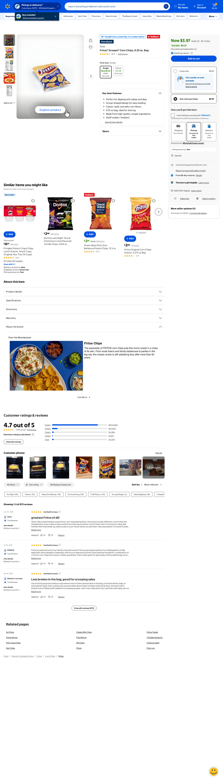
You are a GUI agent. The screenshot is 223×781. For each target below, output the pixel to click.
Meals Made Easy (164, 16)
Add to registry (209, 198)
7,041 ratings (123, 54)
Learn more (204, 182)
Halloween (68, 16)
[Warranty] (160, 318)
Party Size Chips (13, 643)
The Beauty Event (130, 16)
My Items (180, 16)
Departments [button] (11, 16)
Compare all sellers (198, 213)
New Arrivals (111, 16)
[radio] (106, 72)
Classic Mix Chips (84, 632)
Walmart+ (194, 16)
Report (61, 535)
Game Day (147, 16)
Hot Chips (10, 648)
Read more (36, 530)
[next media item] (91, 76)
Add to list (184, 198)
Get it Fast (82, 16)
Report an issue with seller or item (191, 170)
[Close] (56, 16)
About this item (14, 281)
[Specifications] (160, 300)
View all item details (113, 122)
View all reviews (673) (84, 608)
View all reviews (13, 442)
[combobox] (117, 6)
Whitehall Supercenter (193, 143)
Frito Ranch (81, 637)
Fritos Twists (152, 632)
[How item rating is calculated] (33, 434)
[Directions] (160, 309)
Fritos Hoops (11, 637)
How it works (191, 87)
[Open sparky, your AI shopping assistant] (213, 771)
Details (199, 175)
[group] (114, 54)
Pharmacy (96, 16)
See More (82, 397)
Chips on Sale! (153, 643)
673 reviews (31, 430)
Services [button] (30, 16)
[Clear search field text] (159, 6)
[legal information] (195, 49)
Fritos (102, 46)
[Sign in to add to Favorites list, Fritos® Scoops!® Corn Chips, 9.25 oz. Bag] (90, 47)
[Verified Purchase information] (59, 511)
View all (158, 453)
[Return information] (191, 53)
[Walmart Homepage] (8, 6)
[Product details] (160, 291)
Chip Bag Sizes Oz (155, 637)
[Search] (166, 6)
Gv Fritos (10, 632)
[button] (181, 6)
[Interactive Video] (9, 40)
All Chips (80, 643)
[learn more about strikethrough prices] (198, 41)
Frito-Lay (151, 648)
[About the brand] (160, 326)
